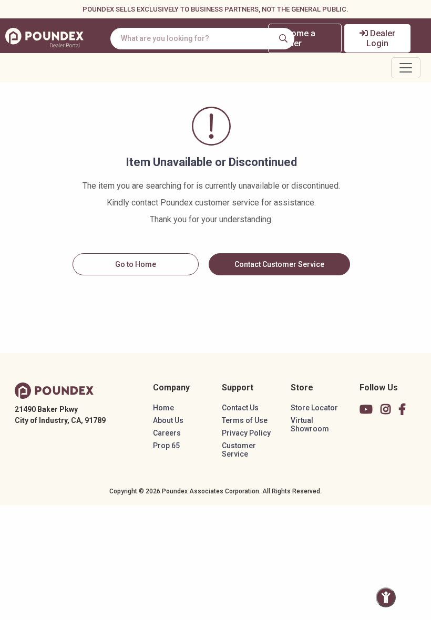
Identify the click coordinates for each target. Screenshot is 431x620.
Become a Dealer (295, 38)
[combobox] (202, 38)
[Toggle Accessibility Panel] (386, 597)
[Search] (283, 38)
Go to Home (135, 264)
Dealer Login (380, 38)
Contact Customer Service (279, 264)
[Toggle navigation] (405, 67)
